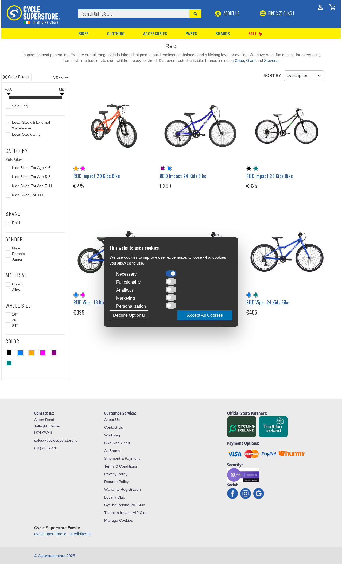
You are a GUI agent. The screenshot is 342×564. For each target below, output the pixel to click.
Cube (239, 60)
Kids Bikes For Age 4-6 (31, 167)
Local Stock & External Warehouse (31, 125)
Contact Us (113, 427)
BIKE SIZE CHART (280, 13)
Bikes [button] (84, 33)
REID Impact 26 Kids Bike (269, 175)
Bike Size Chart (117, 443)
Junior (17, 259)
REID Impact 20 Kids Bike (96, 175)
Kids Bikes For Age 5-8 (31, 177)
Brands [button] (223, 33)
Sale (255, 33)
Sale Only (20, 106)
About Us (231, 13)
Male (16, 248)
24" (15, 325)
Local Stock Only (26, 134)
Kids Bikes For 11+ (28, 195)
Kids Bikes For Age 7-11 (32, 186)
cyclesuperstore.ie (50, 533)
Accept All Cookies (205, 315)
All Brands (112, 451)
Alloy (16, 290)
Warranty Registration (122, 489)
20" (15, 320)
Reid (16, 223)
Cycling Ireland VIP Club (124, 505)
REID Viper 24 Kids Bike (268, 302)
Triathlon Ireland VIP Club (125, 513)
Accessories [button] (155, 33)
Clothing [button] (116, 33)
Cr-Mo (17, 284)
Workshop (112, 435)
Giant (250, 60)
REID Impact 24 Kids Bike (183, 175)
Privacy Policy (115, 474)
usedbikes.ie (80, 533)
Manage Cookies (118, 520)
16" (15, 314)
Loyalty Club (114, 497)
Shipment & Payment (122, 458)
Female (18, 254)
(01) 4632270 (45, 448)
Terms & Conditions (120, 466)
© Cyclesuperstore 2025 (54, 556)
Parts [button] (191, 33)
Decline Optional (129, 315)
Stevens (271, 60)
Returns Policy (116, 482)
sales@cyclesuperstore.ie (55, 440)
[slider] (8, 98)
